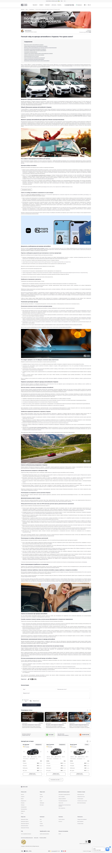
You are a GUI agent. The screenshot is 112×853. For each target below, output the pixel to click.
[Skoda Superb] (79, 751)
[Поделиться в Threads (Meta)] (34, 679)
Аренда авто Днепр (24, 825)
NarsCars (22, 9)
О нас (41, 821)
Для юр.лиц (54, 4)
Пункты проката (62, 819)
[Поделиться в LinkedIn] (32, 679)
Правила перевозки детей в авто (30, 421)
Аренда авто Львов (24, 819)
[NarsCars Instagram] (63, 851)
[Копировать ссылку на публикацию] (28, 679)
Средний (22, 796)
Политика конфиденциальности (27, 837)
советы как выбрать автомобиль (33, 194)
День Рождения (80, 821)
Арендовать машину (26, 189)
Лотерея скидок (80, 823)
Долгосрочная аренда (81, 802)
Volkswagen (42, 802)
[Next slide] (90, 710)
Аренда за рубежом (62, 798)
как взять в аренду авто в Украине (36, 248)
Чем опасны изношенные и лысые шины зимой (31, 725)
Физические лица (80, 794)
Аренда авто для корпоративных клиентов (65, 805)
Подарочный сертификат (82, 819)
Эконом (22, 794)
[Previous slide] (87, 710)
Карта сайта (36, 837)
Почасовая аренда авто (63, 800)
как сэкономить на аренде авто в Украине (41, 175)
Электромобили (24, 809)
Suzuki (41, 800)
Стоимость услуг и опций (82, 800)
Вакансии (41, 825)
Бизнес (86, 744)
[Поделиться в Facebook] (30, 679)
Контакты (59, 4)
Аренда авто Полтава (25, 827)
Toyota (41, 794)
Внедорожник (38, 744)
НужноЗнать (31, 9)
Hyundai (41, 796)
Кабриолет (23, 811)
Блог (27, 9)
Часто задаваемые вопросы (26, 833)
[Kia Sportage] (32, 751)
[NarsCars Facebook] (61, 851)
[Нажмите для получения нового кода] (31, 701)
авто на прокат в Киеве (67, 65)
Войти (60, 833)
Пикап (22, 813)
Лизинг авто (61, 802)
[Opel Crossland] (56, 751)
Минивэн (22, 802)
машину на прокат (78, 115)
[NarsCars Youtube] (65, 851)
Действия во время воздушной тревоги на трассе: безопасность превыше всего (79, 725)
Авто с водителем (62, 808)
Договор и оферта (42, 837)
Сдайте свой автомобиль (44, 833)
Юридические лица (81, 796)
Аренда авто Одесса (24, 821)
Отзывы (41, 823)
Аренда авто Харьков (25, 823)
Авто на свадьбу (62, 796)
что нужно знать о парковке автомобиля (38, 427)
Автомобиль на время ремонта (64, 794)
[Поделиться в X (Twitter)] (35, 679)
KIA (40, 798)
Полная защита (80, 798)
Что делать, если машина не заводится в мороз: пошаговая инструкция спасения (55, 725)
